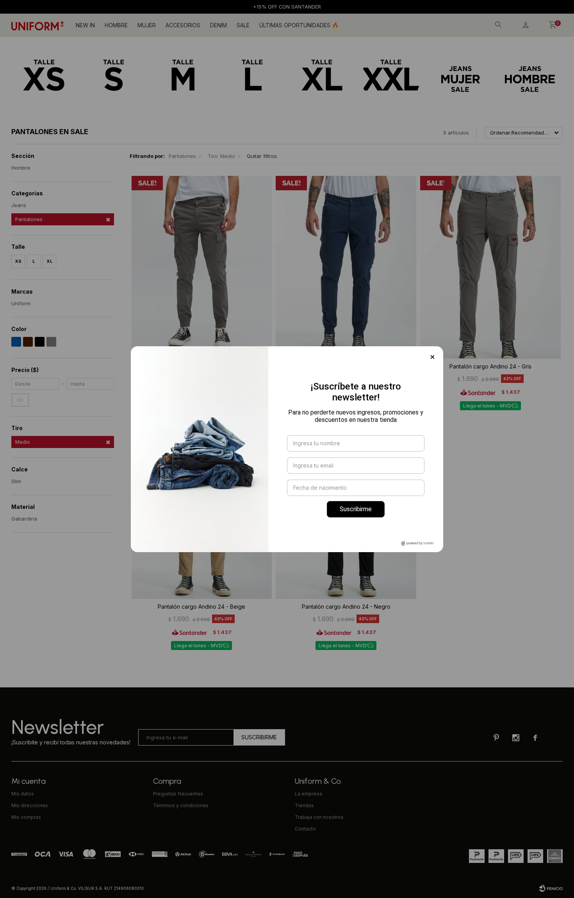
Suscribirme (356, 509)
